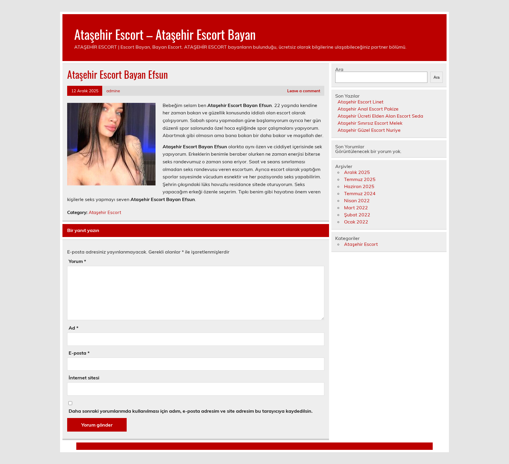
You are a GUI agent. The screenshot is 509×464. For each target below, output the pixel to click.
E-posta (79, 353)
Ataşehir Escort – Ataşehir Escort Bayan (165, 33)
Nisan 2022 (357, 200)
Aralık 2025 (357, 172)
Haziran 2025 (359, 186)
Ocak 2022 (356, 222)
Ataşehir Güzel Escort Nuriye (369, 130)
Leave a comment (303, 90)
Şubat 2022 (357, 215)
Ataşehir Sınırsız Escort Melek (370, 123)
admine (113, 90)
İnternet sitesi (84, 377)
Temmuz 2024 (360, 193)
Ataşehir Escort (105, 212)
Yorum (77, 261)
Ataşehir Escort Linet (361, 102)
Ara (339, 69)
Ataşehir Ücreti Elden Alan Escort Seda (380, 116)
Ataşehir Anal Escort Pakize (368, 109)
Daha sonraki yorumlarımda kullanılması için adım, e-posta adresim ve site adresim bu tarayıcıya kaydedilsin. (191, 411)
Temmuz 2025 (360, 179)
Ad (73, 327)
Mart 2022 (356, 207)
